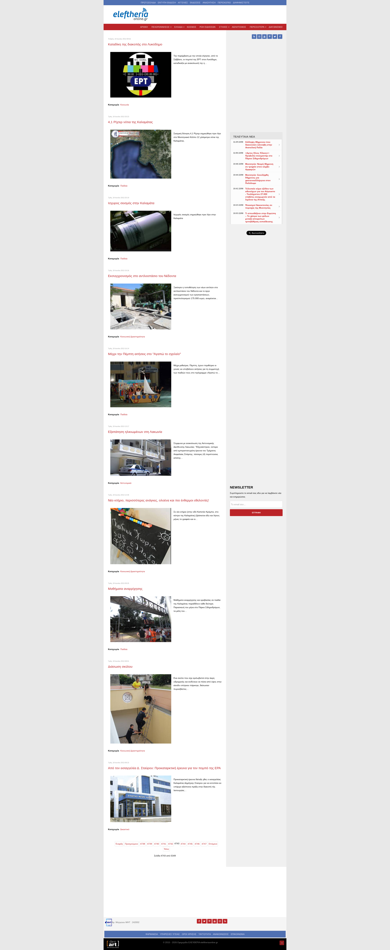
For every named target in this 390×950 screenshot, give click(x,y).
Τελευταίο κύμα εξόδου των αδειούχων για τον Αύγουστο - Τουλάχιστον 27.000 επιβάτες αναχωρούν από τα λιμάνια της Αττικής (260, 194)
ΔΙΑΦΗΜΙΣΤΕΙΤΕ (241, 2)
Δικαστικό (124, 829)
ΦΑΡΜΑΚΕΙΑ (151, 934)
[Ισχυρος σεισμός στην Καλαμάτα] (140, 231)
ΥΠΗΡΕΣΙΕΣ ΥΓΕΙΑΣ (170, 934)
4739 (149, 844)
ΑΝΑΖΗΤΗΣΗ (209, 2)
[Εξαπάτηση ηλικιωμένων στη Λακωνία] (140, 457)
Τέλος (166, 849)
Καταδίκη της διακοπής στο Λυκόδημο (135, 44)
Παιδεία (123, 186)
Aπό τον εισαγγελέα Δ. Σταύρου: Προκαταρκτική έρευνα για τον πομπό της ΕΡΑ (164, 768)
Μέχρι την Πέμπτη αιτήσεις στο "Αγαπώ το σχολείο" (144, 354)
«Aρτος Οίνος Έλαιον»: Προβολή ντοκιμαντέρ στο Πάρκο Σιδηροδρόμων (258, 156)
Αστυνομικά (125, 483)
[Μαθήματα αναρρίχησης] (140, 619)
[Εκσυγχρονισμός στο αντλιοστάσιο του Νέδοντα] (140, 306)
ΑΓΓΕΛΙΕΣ (183, 2)
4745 (190, 844)
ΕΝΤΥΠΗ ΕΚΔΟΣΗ (167, 2)
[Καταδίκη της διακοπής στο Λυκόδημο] (140, 74)
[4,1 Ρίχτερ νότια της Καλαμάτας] (140, 154)
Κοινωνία (124, 104)
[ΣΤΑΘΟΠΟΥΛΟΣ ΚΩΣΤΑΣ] (113, 944)
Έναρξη (119, 844)
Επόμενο (213, 844)
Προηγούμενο (131, 844)
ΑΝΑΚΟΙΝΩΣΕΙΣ (221, 934)
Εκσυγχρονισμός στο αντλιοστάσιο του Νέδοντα (142, 276)
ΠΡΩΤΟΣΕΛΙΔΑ (148, 2)
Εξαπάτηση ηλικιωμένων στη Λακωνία (135, 431)
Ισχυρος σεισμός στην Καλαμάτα (131, 203)
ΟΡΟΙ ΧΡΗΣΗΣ (189, 934)
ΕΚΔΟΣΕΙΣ (195, 2)
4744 (183, 844)
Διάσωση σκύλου (120, 666)
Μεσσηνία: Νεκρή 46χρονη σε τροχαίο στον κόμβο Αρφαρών (259, 167)
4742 (170, 844)
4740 (156, 844)
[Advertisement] (256, 310)
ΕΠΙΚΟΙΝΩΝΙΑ (238, 934)
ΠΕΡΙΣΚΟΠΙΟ (224, 2)
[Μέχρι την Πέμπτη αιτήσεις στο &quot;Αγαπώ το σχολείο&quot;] (140, 384)
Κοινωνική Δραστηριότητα (132, 336)
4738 (142, 844)
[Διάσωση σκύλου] (140, 708)
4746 (197, 844)
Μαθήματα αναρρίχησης (125, 588)
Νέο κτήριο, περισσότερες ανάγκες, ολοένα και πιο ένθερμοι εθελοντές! (158, 500)
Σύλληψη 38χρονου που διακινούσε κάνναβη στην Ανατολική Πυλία (258, 145)
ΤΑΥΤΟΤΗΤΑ (205, 934)
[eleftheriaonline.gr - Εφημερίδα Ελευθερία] (131, 14)
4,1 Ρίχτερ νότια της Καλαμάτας (130, 122)
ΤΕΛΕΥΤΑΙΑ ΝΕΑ (244, 136)
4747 (204, 844)
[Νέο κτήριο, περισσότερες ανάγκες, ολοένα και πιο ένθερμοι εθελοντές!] (140, 536)
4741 (163, 844)
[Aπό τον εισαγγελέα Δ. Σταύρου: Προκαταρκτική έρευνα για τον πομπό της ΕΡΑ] (140, 798)
